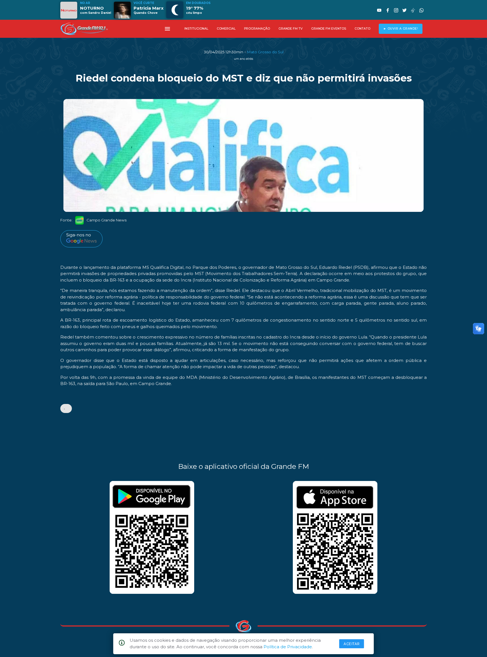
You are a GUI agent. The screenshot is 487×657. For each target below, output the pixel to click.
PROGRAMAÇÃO (257, 28)
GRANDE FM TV (290, 28)
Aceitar (352, 643)
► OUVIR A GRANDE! (400, 28)
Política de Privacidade (288, 646)
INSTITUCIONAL (196, 28)
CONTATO (362, 28)
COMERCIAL (226, 28)
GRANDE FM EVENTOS (328, 28)
